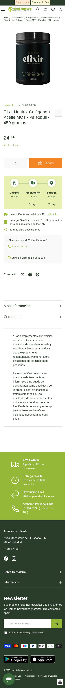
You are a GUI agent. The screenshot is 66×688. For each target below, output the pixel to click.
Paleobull (9, 105)
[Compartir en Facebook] (30, 274)
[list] (33, 58)
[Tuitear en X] (22, 274)
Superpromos (22, 2)
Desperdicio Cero (41, 2)
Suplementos (17, 18)
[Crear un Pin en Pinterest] (37, 274)
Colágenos (31, 18)
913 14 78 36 (19, 246)
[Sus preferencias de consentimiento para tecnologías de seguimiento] (57, 682)
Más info (52, 214)
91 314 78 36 (11, 561)
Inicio (6, 18)
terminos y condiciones (31, 644)
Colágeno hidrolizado (48, 18)
